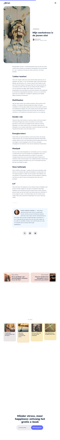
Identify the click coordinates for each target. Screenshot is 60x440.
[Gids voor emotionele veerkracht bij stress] (23, 333)
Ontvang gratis (37, 427)
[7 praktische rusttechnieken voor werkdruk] (10, 332)
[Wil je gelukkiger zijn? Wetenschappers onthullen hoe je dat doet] (16, 277)
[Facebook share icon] (30, 233)
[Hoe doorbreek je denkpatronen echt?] (50, 331)
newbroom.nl (17, 224)
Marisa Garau (38, 39)
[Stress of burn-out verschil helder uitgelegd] (37, 332)
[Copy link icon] (35, 233)
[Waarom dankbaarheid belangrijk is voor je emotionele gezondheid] (43, 277)
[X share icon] (25, 233)
